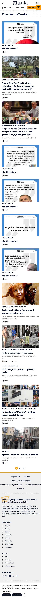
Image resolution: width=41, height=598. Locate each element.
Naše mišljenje (26, 349)
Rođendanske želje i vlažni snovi (17, 352)
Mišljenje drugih (18, 125)
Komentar (6, 125)
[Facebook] (3, 576)
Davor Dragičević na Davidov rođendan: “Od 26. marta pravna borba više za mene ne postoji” (18, 86)
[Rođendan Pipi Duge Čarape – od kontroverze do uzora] (20, 294)
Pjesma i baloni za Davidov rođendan (20, 454)
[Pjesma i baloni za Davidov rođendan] (20, 438)
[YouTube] (9, 576)
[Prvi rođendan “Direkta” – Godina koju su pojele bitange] (20, 396)
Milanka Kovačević (10, 361)
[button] (38, 7)
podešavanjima (6, 591)
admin (6, 463)
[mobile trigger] (3, 3)
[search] (32, 3)
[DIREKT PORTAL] (20, 3)
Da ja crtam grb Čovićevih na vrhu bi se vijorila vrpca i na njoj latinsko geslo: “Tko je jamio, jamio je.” (19, 131)
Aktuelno (6, 80)
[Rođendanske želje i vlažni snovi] (20, 336)
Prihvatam (6, 595)
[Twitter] (6, 576)
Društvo (14, 80)
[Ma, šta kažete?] (20, 32)
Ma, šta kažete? (10, 48)
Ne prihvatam (17, 595)
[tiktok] (16, 576)
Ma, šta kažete (7, 45)
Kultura (22, 307)
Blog (13, 408)
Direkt (6, 52)
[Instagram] (13, 576)
